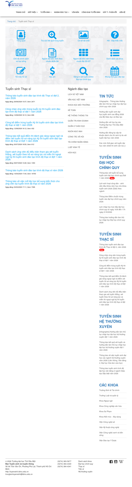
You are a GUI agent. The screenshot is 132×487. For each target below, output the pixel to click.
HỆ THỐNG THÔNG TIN (78, 115)
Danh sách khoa (85, 461)
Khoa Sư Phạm (105, 411)
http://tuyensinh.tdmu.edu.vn (17, 471)
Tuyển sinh (45, 12)
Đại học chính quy (85, 463)
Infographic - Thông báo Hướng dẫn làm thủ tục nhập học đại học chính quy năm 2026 (112, 104)
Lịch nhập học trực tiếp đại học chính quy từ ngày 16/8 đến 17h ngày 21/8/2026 (112, 209)
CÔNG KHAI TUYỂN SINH (91, 12)
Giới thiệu (32, 12)
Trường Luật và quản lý (108, 395)
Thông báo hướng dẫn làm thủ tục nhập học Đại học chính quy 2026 (112, 220)
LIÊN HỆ (122, 12)
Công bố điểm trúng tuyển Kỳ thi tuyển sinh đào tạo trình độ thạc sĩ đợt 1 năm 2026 (112, 268)
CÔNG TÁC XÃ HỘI (76, 136)
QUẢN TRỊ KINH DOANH (78, 120)
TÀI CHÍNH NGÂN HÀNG (78, 142)
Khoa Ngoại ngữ (106, 400)
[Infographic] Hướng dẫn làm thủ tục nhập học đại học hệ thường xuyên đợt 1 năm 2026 (112, 334)
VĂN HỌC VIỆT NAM (76, 99)
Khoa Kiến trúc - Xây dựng (110, 416)
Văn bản (75, 12)
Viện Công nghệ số (107, 422)
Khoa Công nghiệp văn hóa (110, 406)
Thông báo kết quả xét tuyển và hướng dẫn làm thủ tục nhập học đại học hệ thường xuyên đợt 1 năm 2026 (112, 346)
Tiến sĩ (81, 469)
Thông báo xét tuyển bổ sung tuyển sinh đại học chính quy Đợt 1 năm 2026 (112, 175)
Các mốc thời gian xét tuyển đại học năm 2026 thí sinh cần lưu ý (112, 144)
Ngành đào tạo (61, 12)
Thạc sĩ (81, 466)
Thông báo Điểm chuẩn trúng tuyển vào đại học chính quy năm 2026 (112, 199)
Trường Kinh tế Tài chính (109, 390)
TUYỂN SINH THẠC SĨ (110, 236)
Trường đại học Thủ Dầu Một (23, 461)
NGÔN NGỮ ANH (75, 131)
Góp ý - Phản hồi (110, 12)
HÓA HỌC (72, 152)
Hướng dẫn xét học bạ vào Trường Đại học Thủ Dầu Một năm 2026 (111, 125)
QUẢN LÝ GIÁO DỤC (76, 126)
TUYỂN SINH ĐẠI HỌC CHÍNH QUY (110, 162)
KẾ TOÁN (72, 110)
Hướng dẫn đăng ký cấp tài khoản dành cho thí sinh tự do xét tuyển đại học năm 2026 (113, 135)
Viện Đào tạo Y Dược (107, 440)
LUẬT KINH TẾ (74, 147)
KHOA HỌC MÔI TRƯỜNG (79, 105)
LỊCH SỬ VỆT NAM (76, 94)
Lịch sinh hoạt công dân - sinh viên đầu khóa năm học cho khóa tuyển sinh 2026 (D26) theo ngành (112, 187)
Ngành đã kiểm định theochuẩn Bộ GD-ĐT (83, 59)
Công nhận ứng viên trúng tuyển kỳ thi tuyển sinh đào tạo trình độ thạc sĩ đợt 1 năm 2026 (112, 258)
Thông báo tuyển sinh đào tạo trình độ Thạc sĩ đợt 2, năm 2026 (112, 247)
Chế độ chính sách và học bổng (21, 59)
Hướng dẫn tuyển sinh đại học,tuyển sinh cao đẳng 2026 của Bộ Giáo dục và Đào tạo (111, 114)
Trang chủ (20, 12)
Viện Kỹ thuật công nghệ (109, 427)
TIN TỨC (106, 96)
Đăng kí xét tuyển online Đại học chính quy (83, 78)
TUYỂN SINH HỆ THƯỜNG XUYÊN (110, 321)
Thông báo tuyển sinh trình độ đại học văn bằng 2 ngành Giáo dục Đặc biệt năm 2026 (112, 371)
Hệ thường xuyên (85, 471)
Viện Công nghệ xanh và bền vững (111, 433)
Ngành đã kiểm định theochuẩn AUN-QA (52, 59)
